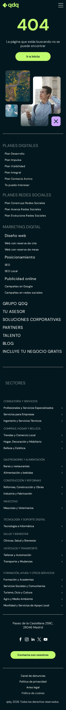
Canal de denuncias (33, 676)
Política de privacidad (33, 681)
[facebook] (20, 640)
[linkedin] (33, 640)
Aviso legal (33, 687)
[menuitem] (34, 154)
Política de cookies (33, 693)
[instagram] (26, 640)
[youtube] (45, 640)
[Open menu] (60, 5)
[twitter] (39, 640)
